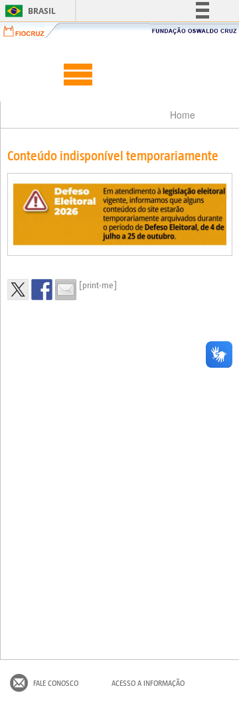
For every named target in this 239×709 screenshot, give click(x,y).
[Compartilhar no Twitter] (18, 289)
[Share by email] (65, 289)
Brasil (28, 11)
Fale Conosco (55, 683)
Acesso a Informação (148, 683)
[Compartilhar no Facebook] (41, 289)
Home (182, 114)
